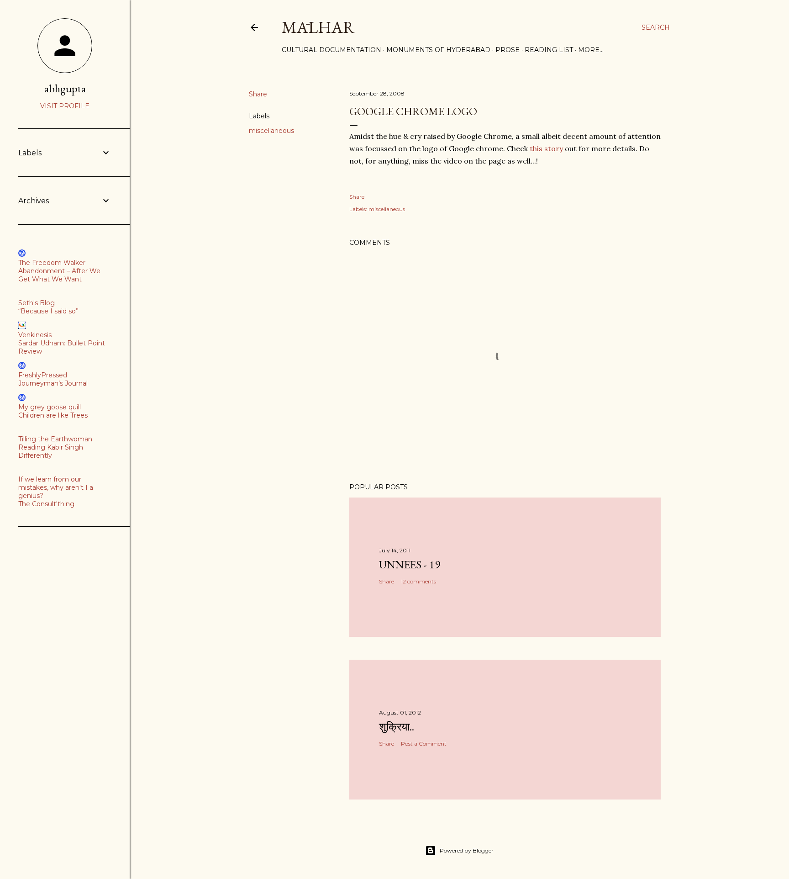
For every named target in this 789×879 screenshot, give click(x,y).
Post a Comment (424, 743)
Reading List (549, 50)
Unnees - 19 (409, 564)
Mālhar (318, 27)
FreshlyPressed (42, 375)
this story (546, 148)
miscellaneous (271, 131)
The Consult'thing (46, 504)
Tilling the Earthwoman (55, 439)
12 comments (418, 581)
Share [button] (258, 94)
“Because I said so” (48, 311)
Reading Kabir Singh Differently (50, 451)
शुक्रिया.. (396, 727)
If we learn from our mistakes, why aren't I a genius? (55, 487)
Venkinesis (35, 335)
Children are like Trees (53, 415)
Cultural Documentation (331, 50)
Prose (507, 50)
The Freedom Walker (51, 263)
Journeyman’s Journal (53, 383)
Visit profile (64, 106)
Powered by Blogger (467, 850)
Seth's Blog (36, 303)
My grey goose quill (49, 407)
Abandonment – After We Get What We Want (59, 275)
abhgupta (65, 88)
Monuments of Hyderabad (438, 50)
